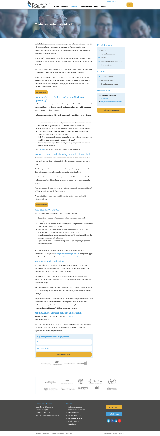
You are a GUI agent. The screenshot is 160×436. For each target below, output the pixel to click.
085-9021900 (111, 1)
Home (56, 7)
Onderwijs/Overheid (75, 418)
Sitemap (72, 433)
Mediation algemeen (75, 407)
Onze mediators (86, 7)
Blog (96, 7)
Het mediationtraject (108, 54)
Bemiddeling (72, 424)
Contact (103, 7)
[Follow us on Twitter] (108, 421)
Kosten (103, 58)
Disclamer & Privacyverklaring (59, 433)
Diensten (74, 7)
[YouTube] (119, 421)
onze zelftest (69, 316)
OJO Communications (118, 433)
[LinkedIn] (116, 421)
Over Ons (64, 7)
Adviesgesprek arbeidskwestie (111, 61)
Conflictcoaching (73, 421)
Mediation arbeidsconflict (76, 410)
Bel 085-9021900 (41, 92)
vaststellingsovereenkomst (69, 257)
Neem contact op (41, 204)
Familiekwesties (73, 413)
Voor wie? (104, 50)
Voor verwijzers (106, 65)
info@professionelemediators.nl (111, 102)
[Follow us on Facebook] (112, 421)
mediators (42, 149)
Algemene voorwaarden (42, 433)
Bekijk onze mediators (111, 110)
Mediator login (114, 414)
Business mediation (74, 416)
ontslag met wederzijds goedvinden (67, 254)
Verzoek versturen (63, 355)
